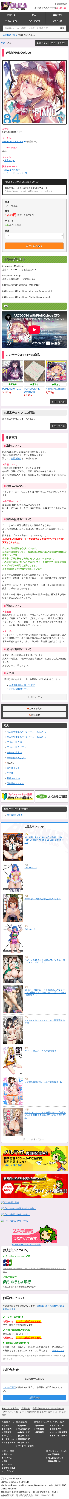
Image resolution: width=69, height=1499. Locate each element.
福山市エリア (24, 1436)
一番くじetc (9, 1439)
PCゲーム (11, 15)
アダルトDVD (11, 21)
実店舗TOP (62, 4)
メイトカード (9, 1442)
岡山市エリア (24, 1429)
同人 (34, 15)
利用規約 (25, 1408)
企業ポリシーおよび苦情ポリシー (48, 1408)
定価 (7, 202)
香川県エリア (24, 1439)
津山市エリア (24, 1442)
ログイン (43, 43)
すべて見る (59, 402)
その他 (10, 773)
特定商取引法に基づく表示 (39, 1412)
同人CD (10, 763)
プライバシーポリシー (13, 1412)
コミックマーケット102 (15, 173)
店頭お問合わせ (55, 1461)
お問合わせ (34, 1397)
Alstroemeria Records (12, 141)
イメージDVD (34, 21)
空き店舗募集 (54, 1454)
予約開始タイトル (15, 783)
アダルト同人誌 (14, 742)
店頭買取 (40, 1432)
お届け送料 (16, 458)
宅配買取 (40, 1429)
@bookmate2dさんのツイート (26, 1244)
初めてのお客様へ (10, 1408)
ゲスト (4, 43)
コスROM (57, 15)
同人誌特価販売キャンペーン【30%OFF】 (27, 737)
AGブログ (8, 1436)
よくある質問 (9, 1387)
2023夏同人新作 (12, 170)
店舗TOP (22, 1425)
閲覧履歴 (35, 715)
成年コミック (13, 768)
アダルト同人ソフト (16, 747)
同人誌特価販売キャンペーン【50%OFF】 (27, 732)
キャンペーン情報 (26, 1446)
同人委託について (56, 1458)
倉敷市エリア (24, 1432)
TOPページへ (35, 697)
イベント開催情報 (59, 1432)
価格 (7, 211)
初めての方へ (57, 1429)
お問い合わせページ (18, 688)
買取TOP (40, 1425)
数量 (7, 230)
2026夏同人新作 (14, 815)
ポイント (9, 220)
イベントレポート (59, 1436)
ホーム (7, 1425)
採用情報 (8, 1432)
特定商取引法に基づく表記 (22, 685)
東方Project (9, 160)
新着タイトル (13, 778)
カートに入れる (34, 245)
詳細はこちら (58, 1350)
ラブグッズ (57, 21)
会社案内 (8, 1429)
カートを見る (59, 43)
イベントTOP (58, 1425)
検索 (62, 28)
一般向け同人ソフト (16, 757)
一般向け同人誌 (14, 752)
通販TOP (7, 35)
